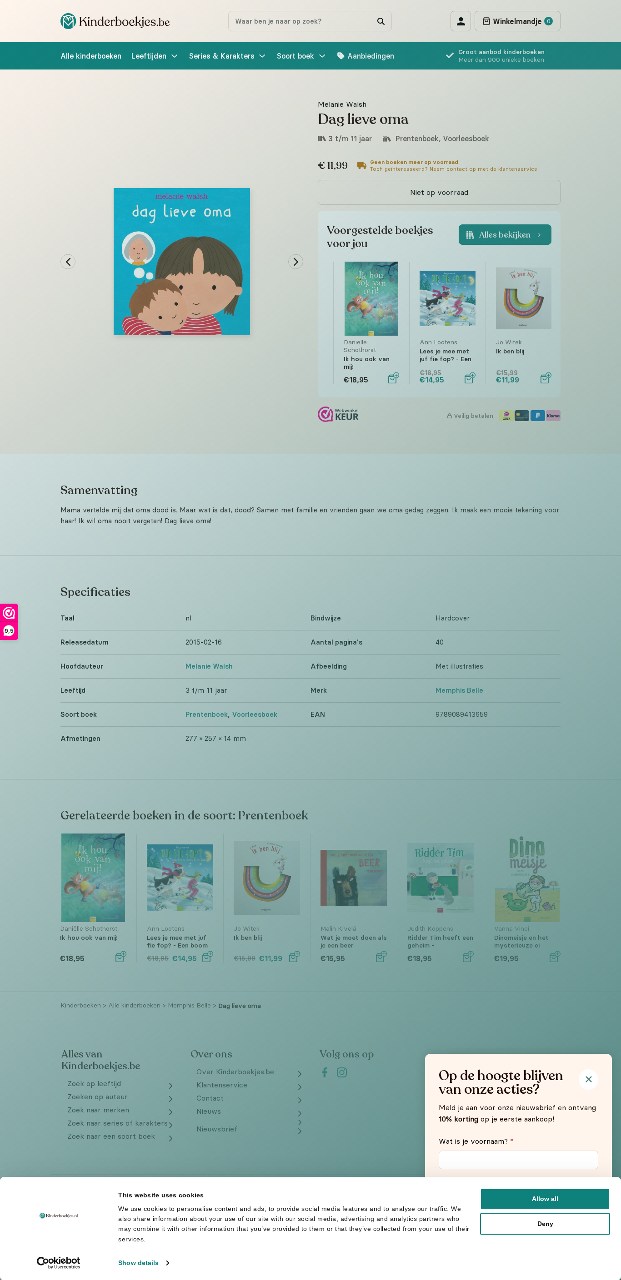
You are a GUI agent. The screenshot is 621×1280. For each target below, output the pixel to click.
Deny (545, 1223)
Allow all (545, 1198)
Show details (138, 1262)
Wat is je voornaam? (476, 1141)
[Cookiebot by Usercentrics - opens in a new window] (59, 1262)
